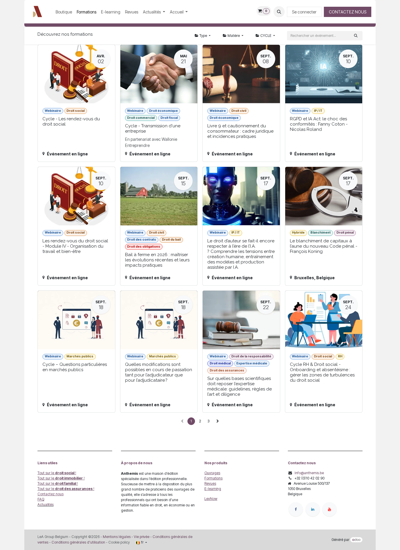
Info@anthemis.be (309, 473)
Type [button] (203, 35)
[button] (279, 11)
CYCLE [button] (265, 35)
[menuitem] (63, 11)
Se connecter (304, 11)
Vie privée (141, 536)
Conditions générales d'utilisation (78, 542)
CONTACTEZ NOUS (347, 11)
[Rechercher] (356, 35)
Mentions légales (117, 536)
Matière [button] (234, 35)
